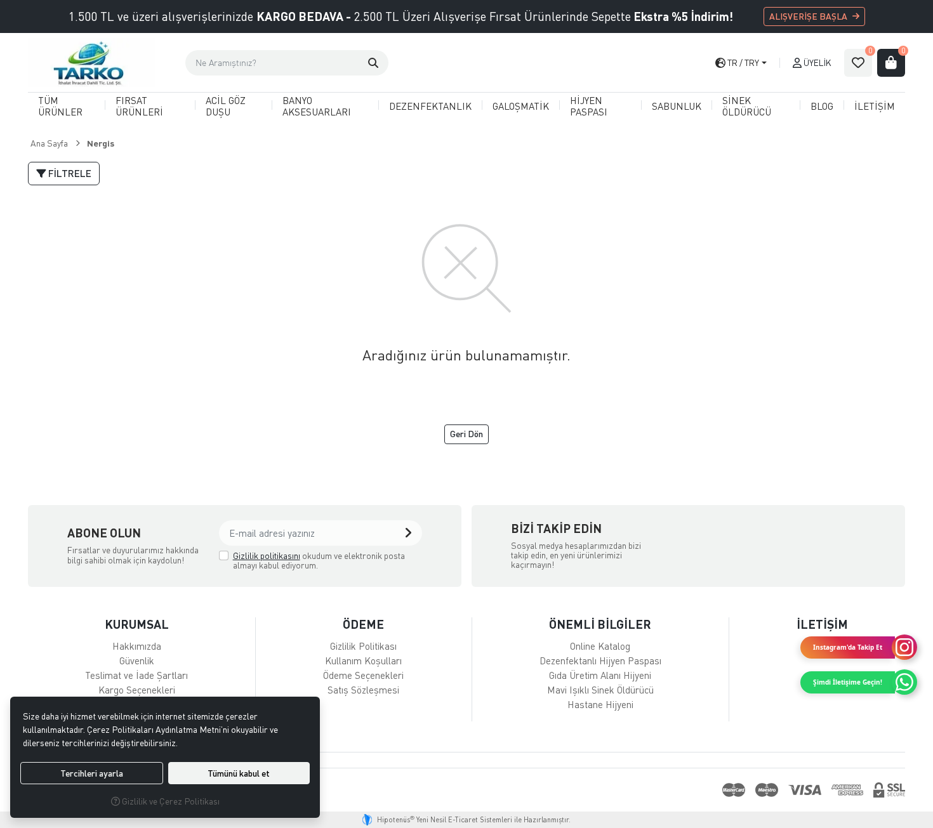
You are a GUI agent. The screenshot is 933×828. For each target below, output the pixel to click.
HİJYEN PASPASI (588, 106)
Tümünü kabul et (239, 773)
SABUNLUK (676, 106)
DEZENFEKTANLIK (430, 106)
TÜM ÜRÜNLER (60, 106)
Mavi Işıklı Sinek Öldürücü (600, 689)
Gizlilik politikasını (266, 555)
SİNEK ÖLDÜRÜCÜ (746, 106)
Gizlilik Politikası (363, 646)
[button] (373, 63)
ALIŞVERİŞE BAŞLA (808, 16)
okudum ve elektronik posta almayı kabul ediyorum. (319, 560)
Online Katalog (600, 646)
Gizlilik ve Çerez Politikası (170, 801)
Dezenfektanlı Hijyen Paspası (600, 660)
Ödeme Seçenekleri (363, 675)
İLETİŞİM (874, 106)
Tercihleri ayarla (91, 773)
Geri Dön (466, 433)
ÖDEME (363, 624)
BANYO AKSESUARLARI (316, 106)
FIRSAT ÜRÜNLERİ (139, 106)
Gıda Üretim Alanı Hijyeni (600, 675)
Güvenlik (136, 660)
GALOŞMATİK (521, 106)
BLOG (822, 106)
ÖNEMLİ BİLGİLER (600, 624)
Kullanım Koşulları (363, 660)
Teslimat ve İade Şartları (136, 675)
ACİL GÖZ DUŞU (226, 106)
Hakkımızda (136, 646)
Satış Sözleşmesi (363, 689)
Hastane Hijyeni (600, 704)
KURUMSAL (137, 624)
